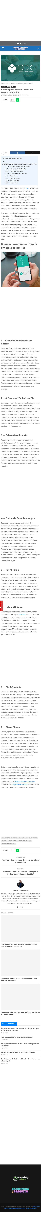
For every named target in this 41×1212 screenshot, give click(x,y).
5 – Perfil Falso (12, 176)
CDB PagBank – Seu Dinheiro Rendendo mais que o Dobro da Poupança (19, 945)
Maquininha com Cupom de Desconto (26, 1208)
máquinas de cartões (19, 784)
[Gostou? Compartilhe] (17, 152)
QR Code (22, 615)
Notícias (13, 86)
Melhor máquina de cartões (25, 781)
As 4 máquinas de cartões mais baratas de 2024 (17, 1037)
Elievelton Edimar (7, 95)
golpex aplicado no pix (24, 840)
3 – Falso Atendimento (15, 171)
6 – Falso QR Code (13, 178)
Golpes (4, 840)
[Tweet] (32, 152)
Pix (26, 188)
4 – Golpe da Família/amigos (17, 173)
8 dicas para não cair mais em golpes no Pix (20, 164)
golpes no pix (12, 840)
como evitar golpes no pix (9, 838)
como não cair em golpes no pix (28, 838)
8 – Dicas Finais (12, 183)
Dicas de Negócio (5, 86)
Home (2, 83)
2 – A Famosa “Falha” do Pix (16, 169)
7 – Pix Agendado (13, 180)
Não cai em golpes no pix (8, 843)
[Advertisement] (20, 20)
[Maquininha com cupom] (20, 1179)
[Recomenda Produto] (20, 1190)
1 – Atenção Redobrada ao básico (18, 166)
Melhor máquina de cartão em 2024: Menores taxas (18, 1052)
